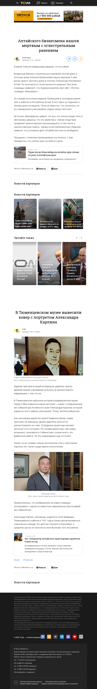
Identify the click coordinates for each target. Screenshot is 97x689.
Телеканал (59, 3)
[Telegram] (69, 59)
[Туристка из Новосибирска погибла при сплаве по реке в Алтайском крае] (20, 155)
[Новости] (40, 169)
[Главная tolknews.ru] (25, 3)
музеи (17, 560)
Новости (44, 3)
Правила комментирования (29, 684)
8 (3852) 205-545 (22, 666)
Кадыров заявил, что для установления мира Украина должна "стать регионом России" (25, 270)
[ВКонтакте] (75, 59)
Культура (25, 332)
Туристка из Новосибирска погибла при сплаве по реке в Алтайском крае (53, 153)
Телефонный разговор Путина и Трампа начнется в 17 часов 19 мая (74, 271)
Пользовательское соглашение (55, 682)
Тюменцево (28, 560)
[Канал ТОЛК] (54, 169)
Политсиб (25, 60)
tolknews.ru (24, 649)
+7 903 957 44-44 (23, 660)
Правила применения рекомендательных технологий (60, 684)
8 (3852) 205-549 (22, 669)
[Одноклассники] (81, 59)
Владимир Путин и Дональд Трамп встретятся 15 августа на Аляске (50, 271)
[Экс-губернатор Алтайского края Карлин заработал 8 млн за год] (18, 544)
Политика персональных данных (31, 682)
